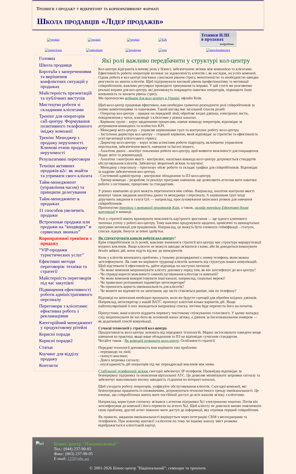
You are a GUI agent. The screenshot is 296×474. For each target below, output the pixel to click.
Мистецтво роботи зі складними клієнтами (61, 107)
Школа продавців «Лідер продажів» (100, 21)
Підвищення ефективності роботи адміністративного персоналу (65, 294)
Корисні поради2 (56, 340)
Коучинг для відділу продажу (59, 356)
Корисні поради (54, 334)
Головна (47, 58)
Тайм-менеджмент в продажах (59, 201)
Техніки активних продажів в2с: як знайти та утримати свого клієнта (65, 170)
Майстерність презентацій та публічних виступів (65, 95)
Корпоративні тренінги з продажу (65, 241)
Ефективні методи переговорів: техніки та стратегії (63, 266)
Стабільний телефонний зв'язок (123, 371)
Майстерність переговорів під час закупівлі (65, 280)
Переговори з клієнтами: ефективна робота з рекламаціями (63, 310)
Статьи (46, 347)
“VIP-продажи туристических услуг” (61, 252)
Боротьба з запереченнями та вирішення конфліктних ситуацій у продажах (65, 79)
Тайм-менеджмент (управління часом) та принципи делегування (62, 186)
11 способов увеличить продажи (61, 213)
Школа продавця (55, 64)
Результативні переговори (64, 158)
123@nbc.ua (78, 458)
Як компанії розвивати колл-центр (151, 341)
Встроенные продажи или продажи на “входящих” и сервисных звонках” (65, 226)
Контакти (48, 365)
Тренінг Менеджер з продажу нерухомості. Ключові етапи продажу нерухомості (63, 145)
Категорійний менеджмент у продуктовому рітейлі (65, 325)
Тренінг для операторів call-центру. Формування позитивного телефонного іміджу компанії (65, 123)
